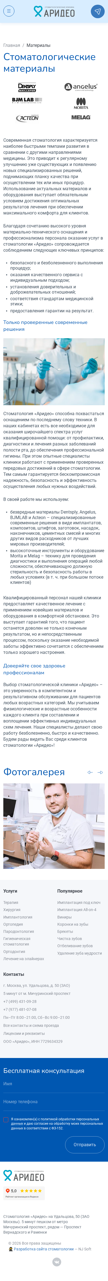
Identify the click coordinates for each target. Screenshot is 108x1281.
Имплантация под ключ (79, 902)
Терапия (10, 902)
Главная (11, 45)
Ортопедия (13, 924)
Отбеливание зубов (75, 946)
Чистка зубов (69, 938)
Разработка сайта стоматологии (44, 1249)
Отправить (85, 1144)
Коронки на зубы (72, 924)
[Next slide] (100, 772)
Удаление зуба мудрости (79, 953)
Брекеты (65, 931)
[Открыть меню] (8, 11)
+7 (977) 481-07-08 (20, 1009)
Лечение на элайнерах (23, 959)
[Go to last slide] (90, 772)
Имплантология (17, 917)
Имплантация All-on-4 (76, 909)
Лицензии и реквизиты (24, 1033)
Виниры (64, 917)
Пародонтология (18, 931)
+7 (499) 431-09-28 (20, 1001)
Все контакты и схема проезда (31, 1025)
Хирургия (11, 909)
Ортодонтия (14, 951)
